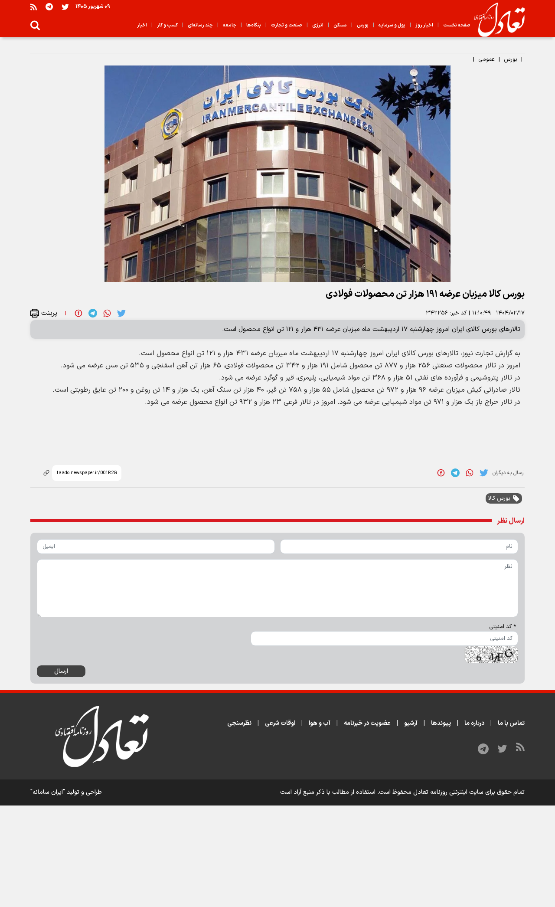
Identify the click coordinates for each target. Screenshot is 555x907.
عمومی (486, 59)
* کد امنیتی (502, 626)
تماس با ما (511, 723)
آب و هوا (319, 723)
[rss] (33, 7)
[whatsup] (107, 313)
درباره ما (474, 723)
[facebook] (78, 313)
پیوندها (441, 723)
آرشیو (411, 723)
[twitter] (121, 313)
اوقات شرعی (280, 723)
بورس (510, 59)
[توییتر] (65, 7)
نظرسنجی (239, 723)
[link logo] (496, 20)
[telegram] (92, 313)
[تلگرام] (49, 6)
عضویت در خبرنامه (367, 723)
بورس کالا (499, 498)
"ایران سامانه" (47, 792)
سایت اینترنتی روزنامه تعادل (448, 792)
